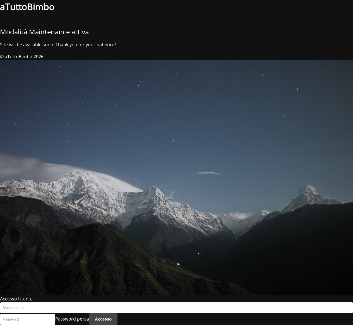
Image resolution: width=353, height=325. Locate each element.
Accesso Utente (16, 299)
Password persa (72, 319)
